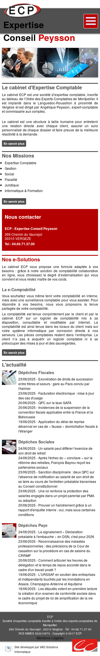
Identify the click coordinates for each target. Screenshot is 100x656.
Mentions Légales (50, 637)
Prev (9, 62)
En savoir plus (14, 143)
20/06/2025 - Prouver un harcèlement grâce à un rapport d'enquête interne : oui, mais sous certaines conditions (56, 510)
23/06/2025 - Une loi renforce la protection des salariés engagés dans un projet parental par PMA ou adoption (56, 495)
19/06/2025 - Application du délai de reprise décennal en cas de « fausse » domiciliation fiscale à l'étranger (58, 426)
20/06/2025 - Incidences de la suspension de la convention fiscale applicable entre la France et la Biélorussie (55, 412)
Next (90, 62)
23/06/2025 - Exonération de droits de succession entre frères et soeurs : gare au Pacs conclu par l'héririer (55, 384)
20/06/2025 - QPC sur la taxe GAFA (44, 402)
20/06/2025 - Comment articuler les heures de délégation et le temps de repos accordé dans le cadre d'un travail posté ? (54, 565)
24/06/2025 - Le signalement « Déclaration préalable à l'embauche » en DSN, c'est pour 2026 (56, 534)
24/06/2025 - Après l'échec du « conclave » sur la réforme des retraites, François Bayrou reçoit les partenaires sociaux (55, 462)
